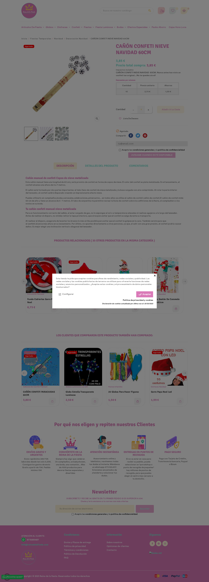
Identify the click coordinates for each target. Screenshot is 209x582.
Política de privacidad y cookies (138, 300)
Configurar (66, 294)
